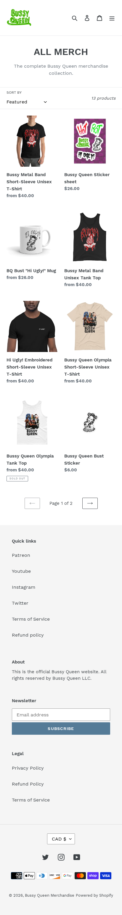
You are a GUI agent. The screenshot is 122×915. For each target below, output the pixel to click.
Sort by (14, 92)
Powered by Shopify (94, 895)
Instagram (23, 587)
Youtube (21, 571)
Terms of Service (31, 619)
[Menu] (112, 17)
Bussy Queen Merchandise (49, 895)
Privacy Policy (28, 768)
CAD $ (59, 839)
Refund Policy (28, 784)
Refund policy (28, 635)
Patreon (21, 555)
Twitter (20, 603)
